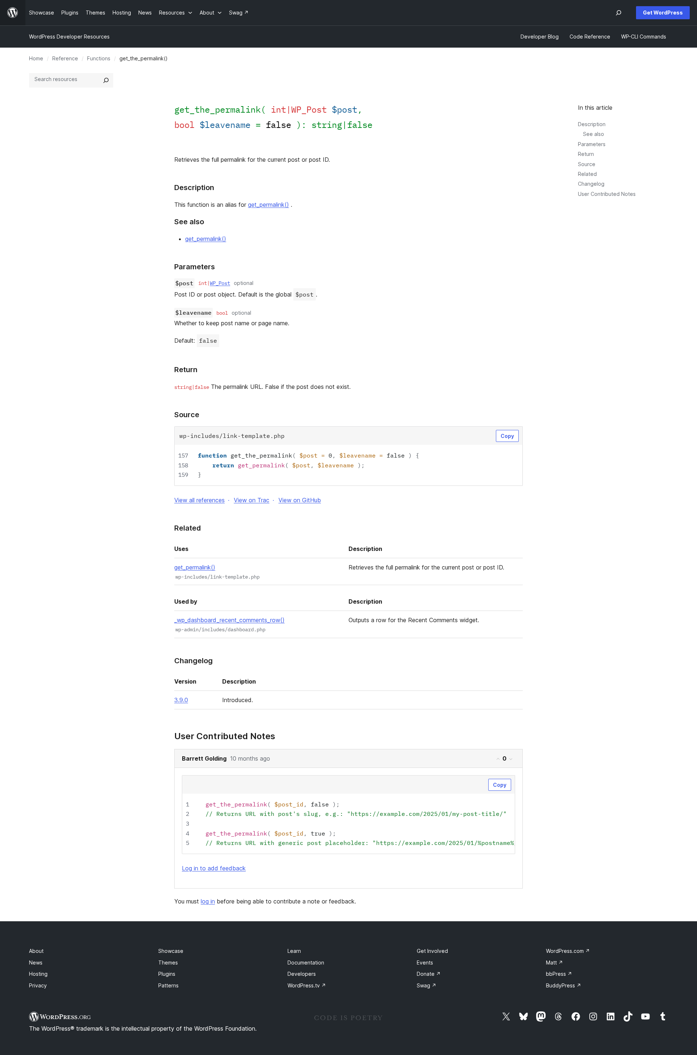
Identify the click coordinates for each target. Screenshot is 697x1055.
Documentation (306, 962)
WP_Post (220, 283)
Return (586, 154)
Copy (507, 436)
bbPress (559, 974)
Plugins (166, 974)
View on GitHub (299, 500)
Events (425, 962)
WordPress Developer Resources (69, 36)
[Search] (106, 80)
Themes (168, 962)
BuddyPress (563, 985)
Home (36, 58)
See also (593, 134)
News (35, 962)
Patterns (168, 985)
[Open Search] (618, 12)
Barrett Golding (204, 758)
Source (586, 164)
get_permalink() (268, 204)
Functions (98, 58)
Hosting (38, 974)
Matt (554, 962)
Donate (429, 974)
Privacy (38, 985)
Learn (294, 951)
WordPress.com (568, 951)
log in (208, 901)
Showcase (170, 951)
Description (592, 124)
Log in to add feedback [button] (214, 868)
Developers (302, 974)
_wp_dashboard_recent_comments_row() (229, 620)
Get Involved (432, 951)
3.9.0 (181, 700)
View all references (199, 500)
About (36, 951)
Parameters (592, 144)
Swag (426, 985)
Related (587, 174)
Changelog (591, 184)
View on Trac (251, 500)
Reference (65, 58)
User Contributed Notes (607, 194)
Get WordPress (663, 12)
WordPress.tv (307, 985)
